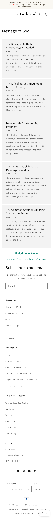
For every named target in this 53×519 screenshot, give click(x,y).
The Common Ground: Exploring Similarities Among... (25, 211)
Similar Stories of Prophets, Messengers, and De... (23, 168)
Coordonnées (37, 513)
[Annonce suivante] (48, 4)
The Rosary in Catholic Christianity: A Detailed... (21, 45)
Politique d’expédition (22, 513)
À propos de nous (13, 361)
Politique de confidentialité (18, 509)
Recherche (10, 355)
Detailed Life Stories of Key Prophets (22, 124)
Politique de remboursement (18, 373)
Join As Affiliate (12, 427)
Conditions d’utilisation (39, 509)
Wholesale (10, 415)
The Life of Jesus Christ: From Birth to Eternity (24, 85)
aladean (18, 505)
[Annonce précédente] (5, 4)
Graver (8, 319)
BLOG (7, 331)
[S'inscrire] (44, 286)
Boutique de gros (13, 325)
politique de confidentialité (17, 386)
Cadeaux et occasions (14, 313)
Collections (10, 338)
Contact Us (10, 421)
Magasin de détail (13, 307)
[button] (5, 14)
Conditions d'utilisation (15, 367)
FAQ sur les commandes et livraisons (21, 379)
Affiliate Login (11, 433)
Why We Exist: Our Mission (16, 403)
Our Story (9, 409)
